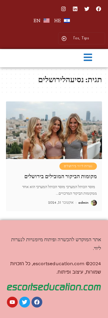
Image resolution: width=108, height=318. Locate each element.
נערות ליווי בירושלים (78, 166)
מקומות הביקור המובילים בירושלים (60, 176)
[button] (88, 58)
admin (83, 203)
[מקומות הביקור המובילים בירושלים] (54, 130)
